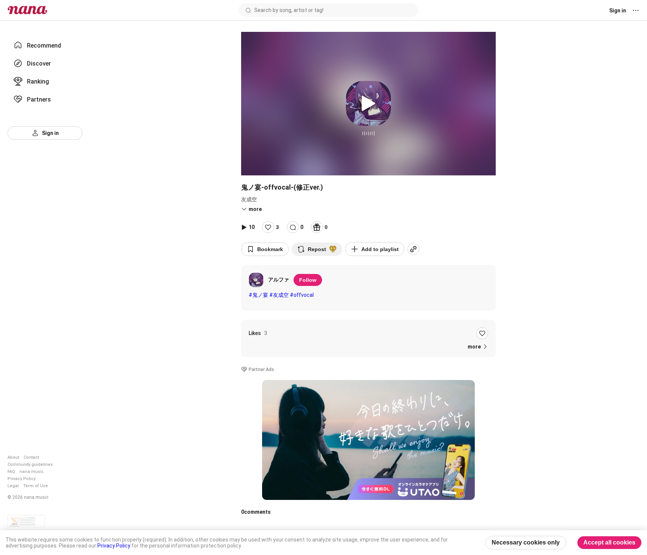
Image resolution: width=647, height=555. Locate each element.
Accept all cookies (609, 542)
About (13, 457)
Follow (307, 280)
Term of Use (35, 485)
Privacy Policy (21, 478)
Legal (13, 485)
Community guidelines (30, 464)
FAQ (11, 471)
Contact (31, 457)
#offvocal (302, 295)
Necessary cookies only (526, 542)
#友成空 (279, 295)
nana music (31, 471)
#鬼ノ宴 (258, 295)
